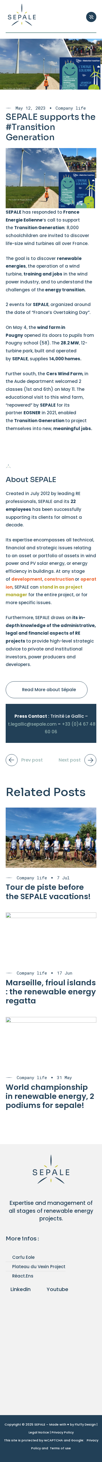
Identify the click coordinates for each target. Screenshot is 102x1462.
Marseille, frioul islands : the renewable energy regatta (51, 991)
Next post (70, 760)
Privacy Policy (63, 1432)
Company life (71, 108)
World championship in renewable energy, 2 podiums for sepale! (50, 1096)
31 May (64, 1077)
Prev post (32, 760)
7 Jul (63, 878)
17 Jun (64, 973)
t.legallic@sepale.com (32, 724)
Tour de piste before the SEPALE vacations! (48, 891)
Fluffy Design (85, 1424)
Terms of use (60, 1448)
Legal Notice (39, 1432)
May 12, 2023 (31, 108)
